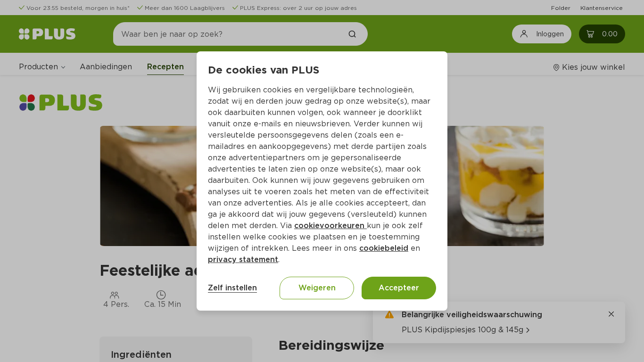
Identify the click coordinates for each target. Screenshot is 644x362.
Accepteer (399, 287)
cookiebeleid (383, 248)
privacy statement (243, 259)
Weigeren (317, 287)
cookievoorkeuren (330, 225)
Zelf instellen (232, 287)
